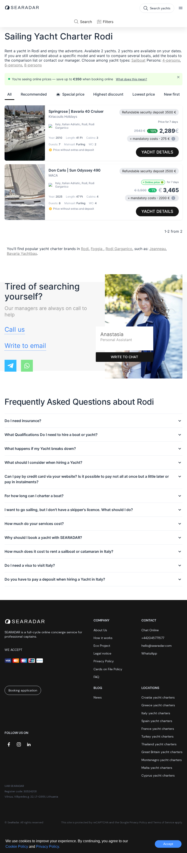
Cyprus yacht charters (158, 775)
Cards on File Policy (108, 669)
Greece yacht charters (158, 705)
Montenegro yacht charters (161, 760)
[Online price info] (162, 182)
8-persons (33, 65)
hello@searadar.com (156, 646)
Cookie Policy (17, 846)
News (98, 697)
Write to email (25, 346)
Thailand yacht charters (159, 744)
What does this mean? (131, 79)
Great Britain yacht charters (161, 752)
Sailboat (138, 60)
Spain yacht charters (156, 721)
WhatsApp (149, 653)
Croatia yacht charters (158, 697)
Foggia (97, 248)
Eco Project (102, 646)
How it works (103, 638)
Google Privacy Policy (133, 822)
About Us (100, 630)
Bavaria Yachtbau (22, 253)
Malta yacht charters (156, 768)
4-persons (171, 60)
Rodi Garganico (119, 248)
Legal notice (102, 653)
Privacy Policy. (48, 846)
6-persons (13, 65)
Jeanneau (157, 248)
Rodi (85, 248)
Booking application (22, 690)
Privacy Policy (104, 661)
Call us (15, 329)
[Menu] (180, 8)
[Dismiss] (178, 77)
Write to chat (124, 357)
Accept (168, 844)
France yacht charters (157, 729)
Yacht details (157, 152)
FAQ (96, 677)
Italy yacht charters (155, 713)
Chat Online (150, 630)
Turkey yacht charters (157, 736)
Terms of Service (163, 822)
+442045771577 (152, 638)
